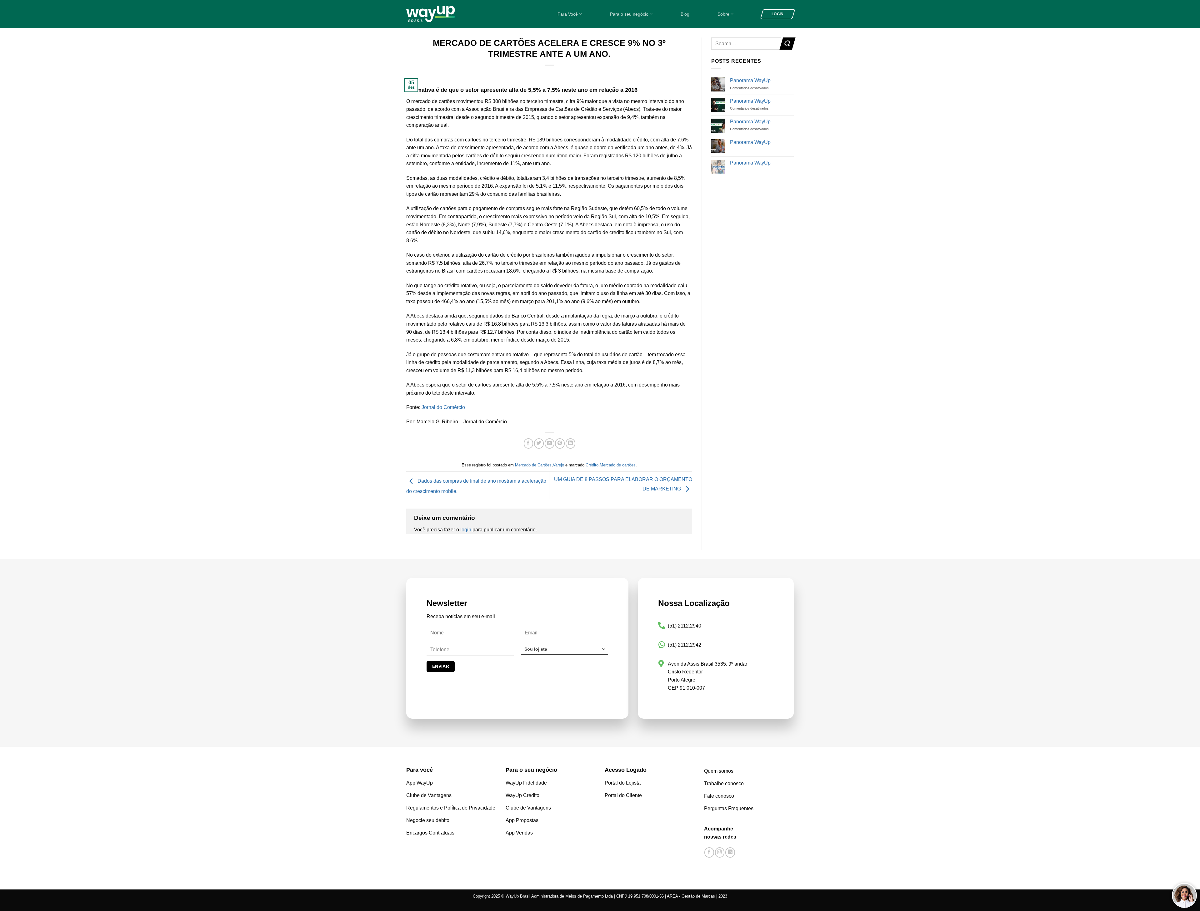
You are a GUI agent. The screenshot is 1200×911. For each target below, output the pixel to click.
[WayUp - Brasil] (441, 14)
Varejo (558, 465)
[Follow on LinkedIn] (730, 852)
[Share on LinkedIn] (570, 443)
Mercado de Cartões (533, 465)
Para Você (568, 14)
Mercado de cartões (618, 465)
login (465, 529)
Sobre (723, 14)
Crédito (592, 465)
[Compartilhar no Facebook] (528, 443)
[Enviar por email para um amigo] (549, 443)
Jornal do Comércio (444, 407)
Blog (685, 14)
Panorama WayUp (750, 80)
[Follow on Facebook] (709, 852)
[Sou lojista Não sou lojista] (564, 651)
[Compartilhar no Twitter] (539, 443)
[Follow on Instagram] (720, 852)
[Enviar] (787, 43)
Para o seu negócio (629, 14)
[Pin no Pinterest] (560, 443)
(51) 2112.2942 (684, 645)
